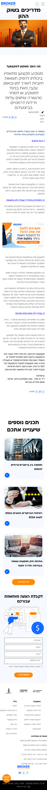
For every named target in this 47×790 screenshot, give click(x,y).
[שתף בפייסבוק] (9, 117)
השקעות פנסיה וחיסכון (32, 720)
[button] (42, 4)
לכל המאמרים (23, 582)
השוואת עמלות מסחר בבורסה (35, 750)
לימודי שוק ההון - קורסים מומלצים (34, 764)
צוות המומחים (12, 715)
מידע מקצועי (12, 720)
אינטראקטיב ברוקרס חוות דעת (35, 759)
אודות (15, 706)
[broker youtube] (19, 773)
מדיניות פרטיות (11, 733)
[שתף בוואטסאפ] (15, 117)
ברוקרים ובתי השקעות (8, 710)
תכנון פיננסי (37, 729)
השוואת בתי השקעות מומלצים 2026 (33, 741)
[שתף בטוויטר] (12, 117)
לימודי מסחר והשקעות (32, 724)
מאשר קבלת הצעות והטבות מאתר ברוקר (24, 667)
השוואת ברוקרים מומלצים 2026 (35, 745)
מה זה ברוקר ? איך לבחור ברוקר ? (34, 754)
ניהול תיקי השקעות (34, 710)
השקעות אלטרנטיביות (32, 715)
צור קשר (13, 724)
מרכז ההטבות (11, 729)
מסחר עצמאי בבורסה (32, 706)
